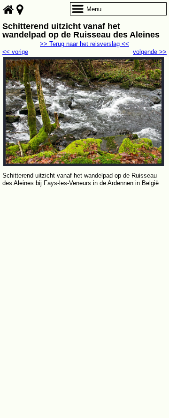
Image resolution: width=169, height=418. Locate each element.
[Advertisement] (84, 277)
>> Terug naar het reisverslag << (84, 43)
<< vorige (15, 51)
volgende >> (150, 51)
